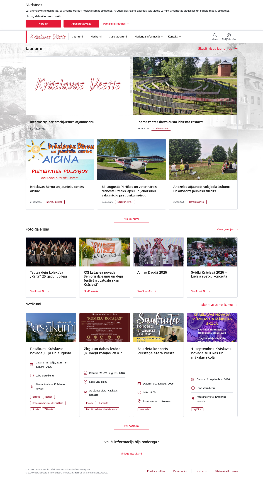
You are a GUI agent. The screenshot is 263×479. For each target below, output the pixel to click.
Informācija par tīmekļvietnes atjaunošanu (62, 122)
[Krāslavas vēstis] (48, 36)
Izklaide (36, 396)
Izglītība (197, 409)
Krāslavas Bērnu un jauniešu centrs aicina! (57, 189)
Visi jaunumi (131, 219)
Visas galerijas (225, 229)
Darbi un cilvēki (161, 128)
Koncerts (103, 403)
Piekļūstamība (180, 471)
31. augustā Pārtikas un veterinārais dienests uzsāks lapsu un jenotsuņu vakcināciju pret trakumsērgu (129, 191)
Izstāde (48, 396)
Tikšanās (49, 409)
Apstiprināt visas (81, 23)
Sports (36, 409)
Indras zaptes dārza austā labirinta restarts (170, 122)
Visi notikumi (131, 426)
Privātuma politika (156, 471)
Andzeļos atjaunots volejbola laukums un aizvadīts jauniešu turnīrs (201, 189)
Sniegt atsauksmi (131, 453)
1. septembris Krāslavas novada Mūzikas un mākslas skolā (211, 353)
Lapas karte (201, 471)
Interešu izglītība (54, 202)
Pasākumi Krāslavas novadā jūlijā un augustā (50, 351)
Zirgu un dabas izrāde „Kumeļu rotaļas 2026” (103, 351)
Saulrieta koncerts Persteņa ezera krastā (156, 351)
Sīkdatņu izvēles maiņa (226, 471)
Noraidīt (43, 23)
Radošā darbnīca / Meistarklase (48, 403)
